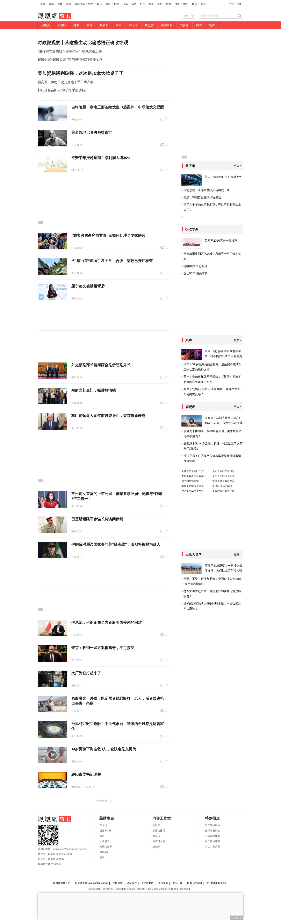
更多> (237, 165)
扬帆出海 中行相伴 (195, 266)
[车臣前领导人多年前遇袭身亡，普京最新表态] (52, 421)
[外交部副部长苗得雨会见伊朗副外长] (52, 370)
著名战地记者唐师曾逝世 (91, 132)
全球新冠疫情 (212, 830)
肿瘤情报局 (159, 830)
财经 (90, 3)
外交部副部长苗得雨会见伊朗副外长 (101, 365)
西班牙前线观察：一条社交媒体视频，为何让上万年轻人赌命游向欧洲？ (223, 570)
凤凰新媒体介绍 (61, 883)
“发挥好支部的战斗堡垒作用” (59, 51)
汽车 (125, 3)
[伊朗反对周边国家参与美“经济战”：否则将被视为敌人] (52, 550)
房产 (133, 3)
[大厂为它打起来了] (52, 679)
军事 (151, 3)
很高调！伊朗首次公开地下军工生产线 (66, 82)
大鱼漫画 (104, 841)
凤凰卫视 (80, 3)
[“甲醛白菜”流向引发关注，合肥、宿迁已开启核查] (52, 266)
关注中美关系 (212, 846)
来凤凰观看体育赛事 (192, 476)
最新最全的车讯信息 (223, 471)
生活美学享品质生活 (192, 491)
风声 (119, 25)
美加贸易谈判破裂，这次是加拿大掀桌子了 (81, 73)
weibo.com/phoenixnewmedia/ (70, 849)
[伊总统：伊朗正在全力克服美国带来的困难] (52, 628)
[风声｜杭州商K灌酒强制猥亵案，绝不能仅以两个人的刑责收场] (191, 354)
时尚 (116, 3)
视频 (59, 3)
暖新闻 (104, 25)
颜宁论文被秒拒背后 (88, 286)
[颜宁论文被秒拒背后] (52, 292)
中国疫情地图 (212, 841)
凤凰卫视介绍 (194, 883)
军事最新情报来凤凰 (192, 486)
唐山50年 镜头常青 (195, 273)
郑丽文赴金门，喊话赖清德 (93, 390)
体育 (108, 3)
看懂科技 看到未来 (222, 486)
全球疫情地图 (212, 836)
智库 (212, 25)
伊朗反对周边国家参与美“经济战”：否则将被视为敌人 (115, 544)
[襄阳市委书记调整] (52, 780)
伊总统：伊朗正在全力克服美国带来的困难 (106, 622)
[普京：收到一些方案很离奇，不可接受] (52, 653)
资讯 (51, 3)
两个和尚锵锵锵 (190, 481)
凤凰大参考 (106, 846)
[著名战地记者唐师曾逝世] (52, 138)
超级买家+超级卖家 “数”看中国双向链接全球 (70, 59)
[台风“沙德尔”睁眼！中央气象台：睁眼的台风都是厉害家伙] (52, 729)
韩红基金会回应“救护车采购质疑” (62, 90)
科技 (142, 3)
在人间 (133, 25)
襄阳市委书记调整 (86, 774)
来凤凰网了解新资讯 (223, 481)
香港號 (156, 836)
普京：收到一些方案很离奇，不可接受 (102, 648)
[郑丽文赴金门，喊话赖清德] (52, 396)
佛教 (177, 3)
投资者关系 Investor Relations (91, 883)
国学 (185, 3)
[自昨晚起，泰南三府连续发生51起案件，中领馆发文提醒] (52, 113)
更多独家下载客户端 (223, 491)
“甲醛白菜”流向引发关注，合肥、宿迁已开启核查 (112, 261)
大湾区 (61, 25)
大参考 (184, 25)
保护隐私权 (147, 883)
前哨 (199, 25)
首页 (42, 3)
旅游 (168, 3)
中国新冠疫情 (212, 825)
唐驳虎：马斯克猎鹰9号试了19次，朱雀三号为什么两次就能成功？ (224, 422)
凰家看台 (167, 25)
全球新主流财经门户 (192, 471)
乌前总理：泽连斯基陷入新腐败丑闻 (206, 190)
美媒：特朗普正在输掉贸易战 (202, 197)
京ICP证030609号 (216, 883)
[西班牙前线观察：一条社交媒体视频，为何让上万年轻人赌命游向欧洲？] (191, 568)
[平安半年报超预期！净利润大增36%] (52, 163)
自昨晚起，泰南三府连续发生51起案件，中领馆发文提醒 (117, 107)
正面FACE (105, 830)
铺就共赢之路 (92, 51)
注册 (231, 3)
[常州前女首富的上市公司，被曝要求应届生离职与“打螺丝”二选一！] (52, 499)
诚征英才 (132, 883)
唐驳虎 (149, 25)
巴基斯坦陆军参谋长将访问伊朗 (97, 519)
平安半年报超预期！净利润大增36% (101, 158)
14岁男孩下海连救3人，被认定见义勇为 (103, 749)
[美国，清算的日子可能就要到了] (191, 180)
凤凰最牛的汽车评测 (223, 476)
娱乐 (99, 3)
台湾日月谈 (159, 841)
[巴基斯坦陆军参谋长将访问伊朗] (52, 525)
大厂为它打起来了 (86, 673)
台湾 (89, 25)
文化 (159, 3)
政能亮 (45, 25)
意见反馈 (177, 883)
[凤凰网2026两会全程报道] (191, 243)
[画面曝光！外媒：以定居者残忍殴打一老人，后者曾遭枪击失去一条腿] (52, 704)
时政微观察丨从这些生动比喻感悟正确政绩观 (83, 42)
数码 (194, 3)
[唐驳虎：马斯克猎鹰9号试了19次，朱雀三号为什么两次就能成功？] (191, 421)
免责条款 (163, 883)
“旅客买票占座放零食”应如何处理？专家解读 (108, 235)
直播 (68, 3)
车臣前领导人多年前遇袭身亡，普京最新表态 (108, 416)
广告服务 (117, 883)
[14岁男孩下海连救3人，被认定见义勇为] (52, 755)
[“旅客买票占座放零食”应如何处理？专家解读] (52, 241)
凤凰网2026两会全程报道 (221, 240)
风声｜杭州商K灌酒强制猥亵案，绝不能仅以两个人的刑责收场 (223, 356)
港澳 (76, 25)
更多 (203, 4)
